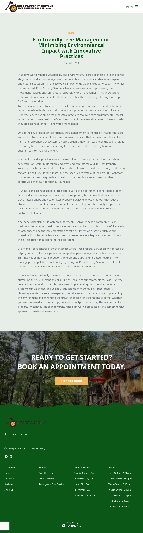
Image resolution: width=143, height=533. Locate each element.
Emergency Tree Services (52, 484)
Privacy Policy (38, 448)
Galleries (9, 478)
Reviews (8, 484)
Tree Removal (46, 473)
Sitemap (8, 489)
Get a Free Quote (71, 381)
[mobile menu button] (136, 6)
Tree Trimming (46, 478)
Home (7, 473)
